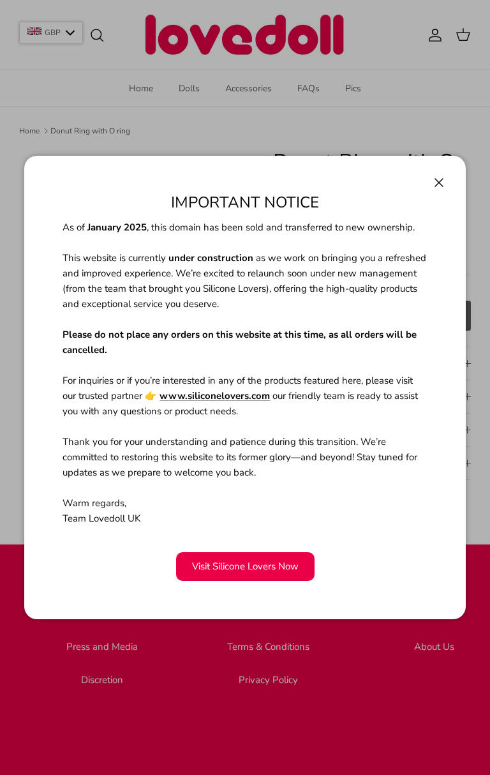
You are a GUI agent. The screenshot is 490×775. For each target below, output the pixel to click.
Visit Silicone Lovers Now (245, 566)
